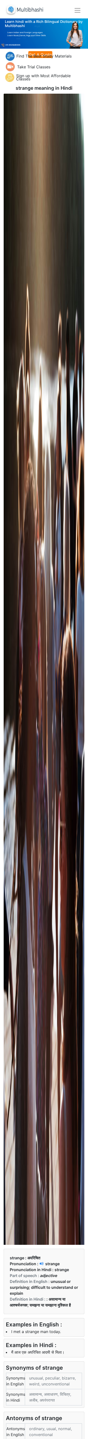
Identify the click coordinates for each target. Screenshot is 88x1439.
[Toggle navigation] (77, 10)
